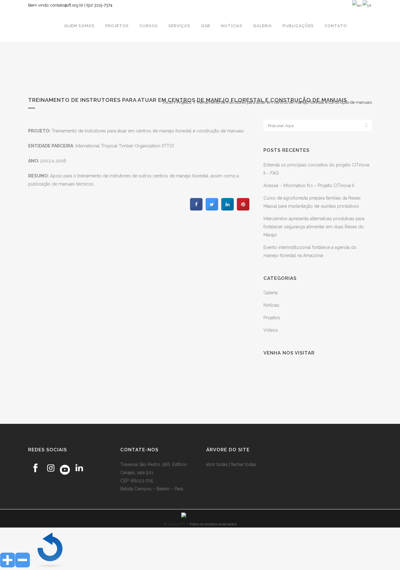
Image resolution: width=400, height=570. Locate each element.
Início (167, 102)
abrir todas (217, 464)
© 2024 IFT (174, 524)
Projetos (184, 102)
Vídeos (270, 330)
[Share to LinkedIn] (227, 209)
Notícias (271, 305)
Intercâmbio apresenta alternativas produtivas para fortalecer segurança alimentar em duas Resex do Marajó (313, 226)
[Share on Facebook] (196, 209)
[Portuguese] (367, 5)
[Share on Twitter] (212, 209)
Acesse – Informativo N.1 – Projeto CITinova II (308, 185)
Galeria (270, 292)
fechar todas (243, 464)
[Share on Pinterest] (243, 209)
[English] (357, 5)
